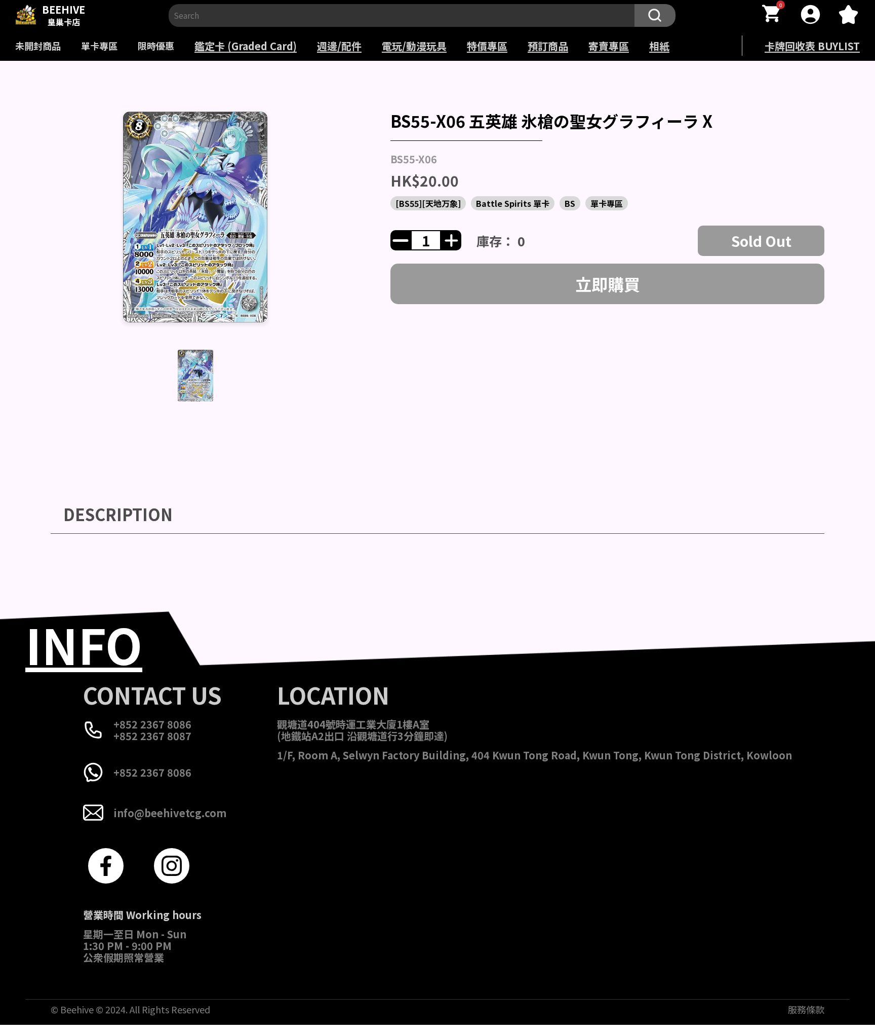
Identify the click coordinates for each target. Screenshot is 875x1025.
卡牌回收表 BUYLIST (812, 46)
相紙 (659, 46)
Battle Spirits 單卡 (512, 203)
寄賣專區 (608, 46)
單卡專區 (99, 45)
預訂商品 (548, 46)
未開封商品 (38, 45)
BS (570, 203)
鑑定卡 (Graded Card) (245, 46)
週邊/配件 (339, 46)
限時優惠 (156, 45)
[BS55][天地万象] (428, 203)
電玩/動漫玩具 (414, 46)
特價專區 (487, 46)
